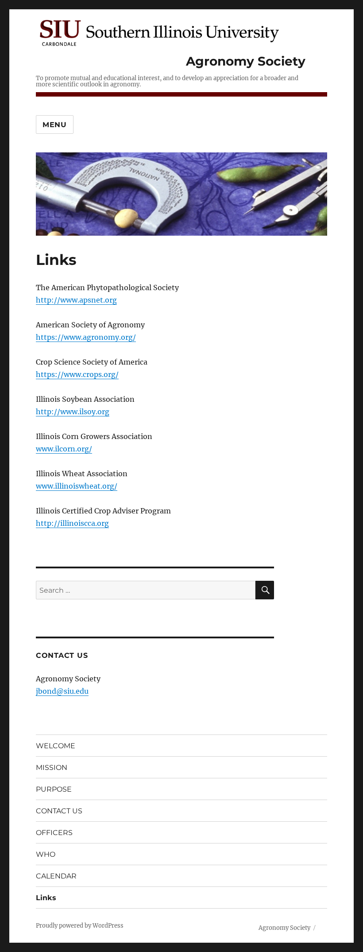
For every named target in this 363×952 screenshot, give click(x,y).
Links (46, 898)
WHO (45, 854)
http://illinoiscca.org (72, 523)
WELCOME (55, 746)
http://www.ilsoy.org (72, 411)
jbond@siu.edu (62, 691)
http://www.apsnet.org (76, 299)
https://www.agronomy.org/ (86, 337)
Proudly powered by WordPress (80, 925)
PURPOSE (54, 789)
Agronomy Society (245, 61)
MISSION (51, 767)
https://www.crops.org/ (77, 374)
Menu (54, 124)
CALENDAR (56, 876)
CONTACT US (59, 811)
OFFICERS (54, 832)
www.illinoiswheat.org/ (76, 486)
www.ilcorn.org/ (64, 448)
